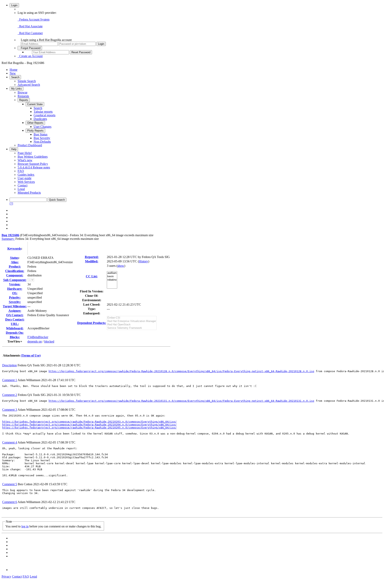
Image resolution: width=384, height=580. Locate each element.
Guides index (26, 174)
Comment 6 (9, 502)
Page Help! (25, 153)
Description (9, 365)
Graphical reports (44, 115)
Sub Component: (14, 280)
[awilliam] (112, 273)
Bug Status (40, 134)
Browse (22, 92)
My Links (16, 88)
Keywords (14, 248)
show (120, 265)
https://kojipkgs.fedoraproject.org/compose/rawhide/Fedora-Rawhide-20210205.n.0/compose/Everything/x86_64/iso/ (89, 427)
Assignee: (14, 310)
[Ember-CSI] (131, 318)
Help (13, 149)
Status (14, 257)
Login (14, 5)
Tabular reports (43, 111)
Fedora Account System (33, 19)
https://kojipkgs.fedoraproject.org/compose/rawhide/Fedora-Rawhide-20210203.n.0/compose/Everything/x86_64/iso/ (89, 421)
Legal (21, 189)
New (13, 73)
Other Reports (35, 122)
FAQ (21, 171)
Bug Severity (42, 138)
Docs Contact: (14, 319)
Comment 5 (9, 484)
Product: (15, 266)
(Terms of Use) (31, 355)
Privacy (6, 576)
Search (15, 77)
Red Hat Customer (30, 33)
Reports (23, 100)
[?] (11, 203)
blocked (49, 341)
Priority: (15, 297)
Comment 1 (9, 380)
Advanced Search (29, 84)
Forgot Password (29, 48)
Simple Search (27, 81)
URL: (15, 324)
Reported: (92, 257)
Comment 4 (9, 442)
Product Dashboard (30, 145)
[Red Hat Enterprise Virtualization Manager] (131, 321)
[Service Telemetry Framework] (131, 328)
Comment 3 (9, 409)
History (143, 261)
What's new (25, 160)
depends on (34, 341)
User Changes (42, 126)
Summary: (8, 238)
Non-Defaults (42, 141)
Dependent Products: (91, 323)
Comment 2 (9, 395)
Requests (23, 96)
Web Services (26, 181)
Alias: (15, 262)
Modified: (91, 261)
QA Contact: (14, 315)
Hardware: (14, 288)
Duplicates (40, 119)
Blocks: (15, 337)
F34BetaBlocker (37, 337)
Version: (14, 284)
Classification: (14, 271)
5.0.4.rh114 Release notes (34, 167)
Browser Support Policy (33, 163)
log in (25, 526)
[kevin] (112, 276)
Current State (35, 104)
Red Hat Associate (30, 26)
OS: (14, 293)
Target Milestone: (15, 306)
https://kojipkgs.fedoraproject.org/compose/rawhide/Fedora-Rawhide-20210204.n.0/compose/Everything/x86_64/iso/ (89, 424)
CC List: (92, 276)
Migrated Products (29, 192)
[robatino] (112, 280)
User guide (24, 178)
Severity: (15, 302)
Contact (22, 185)
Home (13, 69)
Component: (14, 275)
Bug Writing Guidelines (33, 156)
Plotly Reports (35, 130)
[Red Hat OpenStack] (131, 324)
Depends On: (15, 332)
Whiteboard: (14, 328)
